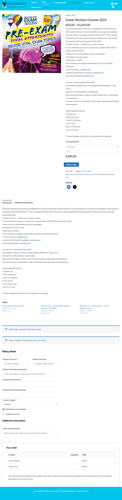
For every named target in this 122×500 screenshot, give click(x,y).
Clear (68, 151)
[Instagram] (113, 7)
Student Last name (40, 359)
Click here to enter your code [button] (34, 340)
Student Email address (15, 369)
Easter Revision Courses (88, 174)
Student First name (10, 359)
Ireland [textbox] (7, 404)
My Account (36, 7)
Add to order (71, 164)
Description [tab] (7, 202)
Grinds (34, 3)
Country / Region (9, 400)
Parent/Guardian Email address (15, 390)
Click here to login (33, 329)
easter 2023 (74, 174)
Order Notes (11, 428)
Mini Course (89, 3)
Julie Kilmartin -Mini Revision (13, 306)
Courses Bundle (72, 141)
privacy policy (27, 479)
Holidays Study (60, 3)
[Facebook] (112, 4)
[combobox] (30, 404)
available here (85, 69)
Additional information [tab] (23, 202)
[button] (57, 18)
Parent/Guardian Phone (12, 380)
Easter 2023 (75, 3)
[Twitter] (116, 4)
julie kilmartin (102, 174)
